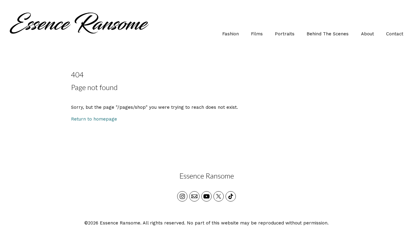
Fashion (230, 34)
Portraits (284, 34)
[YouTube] (206, 196)
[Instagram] (182, 196)
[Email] (194, 196)
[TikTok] (231, 196)
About (367, 34)
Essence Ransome (206, 175)
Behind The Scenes (328, 34)
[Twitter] (218, 196)
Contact (394, 34)
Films (257, 34)
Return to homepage (94, 119)
